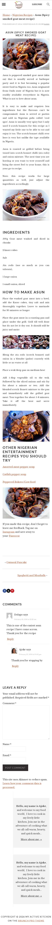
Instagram (9, 532)
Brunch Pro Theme (31, 920)
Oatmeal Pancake (16, 562)
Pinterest (14, 536)
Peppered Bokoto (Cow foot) (19, 482)
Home (6, 15)
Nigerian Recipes (22, 15)
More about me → (31, 839)
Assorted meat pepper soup (19, 467)
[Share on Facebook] (5, 591)
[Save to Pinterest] (12, 591)
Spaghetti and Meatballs (31, 575)
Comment (9, 703)
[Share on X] (8, 591)
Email (7, 755)
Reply (10, 639)
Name (7, 744)
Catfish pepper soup (14, 474)
